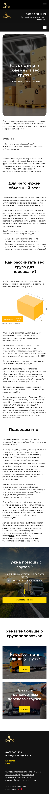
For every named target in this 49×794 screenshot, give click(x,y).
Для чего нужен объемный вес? (19, 144)
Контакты (41, 20)
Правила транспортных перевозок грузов (24, 694)
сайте (11, 536)
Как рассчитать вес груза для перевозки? (24, 146)
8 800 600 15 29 (36, 14)
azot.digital (22, 787)
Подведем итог (12, 149)
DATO (29, 523)
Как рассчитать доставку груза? (24, 656)
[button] (24, 600)
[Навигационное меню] (44, 5)
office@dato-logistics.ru (18, 755)
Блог (7, 764)
